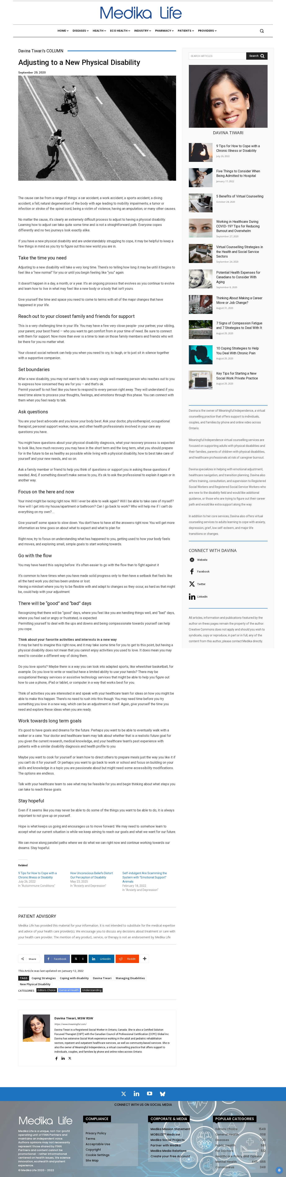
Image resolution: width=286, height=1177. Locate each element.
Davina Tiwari (102, 978)
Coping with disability (74, 978)
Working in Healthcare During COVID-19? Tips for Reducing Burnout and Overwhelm (238, 226)
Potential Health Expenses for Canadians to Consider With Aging (238, 277)
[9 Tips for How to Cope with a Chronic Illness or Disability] (201, 152)
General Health (69, 990)
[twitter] (70, 1058)
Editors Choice (47, 990)
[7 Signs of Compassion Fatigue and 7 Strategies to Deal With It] (201, 329)
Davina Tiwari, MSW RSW (73, 1018)
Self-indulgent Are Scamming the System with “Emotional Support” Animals (144, 877)
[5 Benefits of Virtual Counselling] (201, 202)
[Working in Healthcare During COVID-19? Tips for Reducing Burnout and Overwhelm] (201, 228)
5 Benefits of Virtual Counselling (239, 196)
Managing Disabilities (130, 978)
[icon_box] (198, 560)
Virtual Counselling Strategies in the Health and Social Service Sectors (239, 251)
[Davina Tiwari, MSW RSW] (36, 1038)
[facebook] (56, 1058)
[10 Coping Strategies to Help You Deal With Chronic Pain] (201, 354)
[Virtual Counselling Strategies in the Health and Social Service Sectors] (201, 253)
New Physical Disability (35, 984)
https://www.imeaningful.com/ (70, 1024)
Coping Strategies (44, 978)
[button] (262, 31)
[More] (144, 959)
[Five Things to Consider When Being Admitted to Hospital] (201, 177)
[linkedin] (63, 1058)
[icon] (123, 1094)
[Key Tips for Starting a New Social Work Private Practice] (201, 380)
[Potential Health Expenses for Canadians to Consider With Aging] (201, 278)
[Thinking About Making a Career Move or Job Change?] (201, 304)
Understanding (91, 990)
